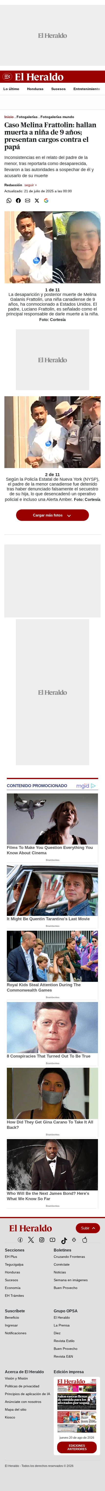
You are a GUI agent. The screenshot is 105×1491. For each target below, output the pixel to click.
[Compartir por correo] (27, 200)
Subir (85, 1228)
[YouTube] (52, 1240)
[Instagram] (42, 1240)
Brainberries (52, 860)
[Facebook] (20, 1240)
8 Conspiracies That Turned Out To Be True (48, 1056)
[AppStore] (85, 1240)
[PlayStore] (74, 1240)
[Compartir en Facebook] (18, 200)
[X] (31, 1240)
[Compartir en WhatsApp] (9, 200)
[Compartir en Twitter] (36, 200)
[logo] (35, 1228)
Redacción (20, 185)
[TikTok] (63, 1240)
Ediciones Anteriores (77, 1447)
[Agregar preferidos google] (46, 200)
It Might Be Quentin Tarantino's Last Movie (48, 919)
